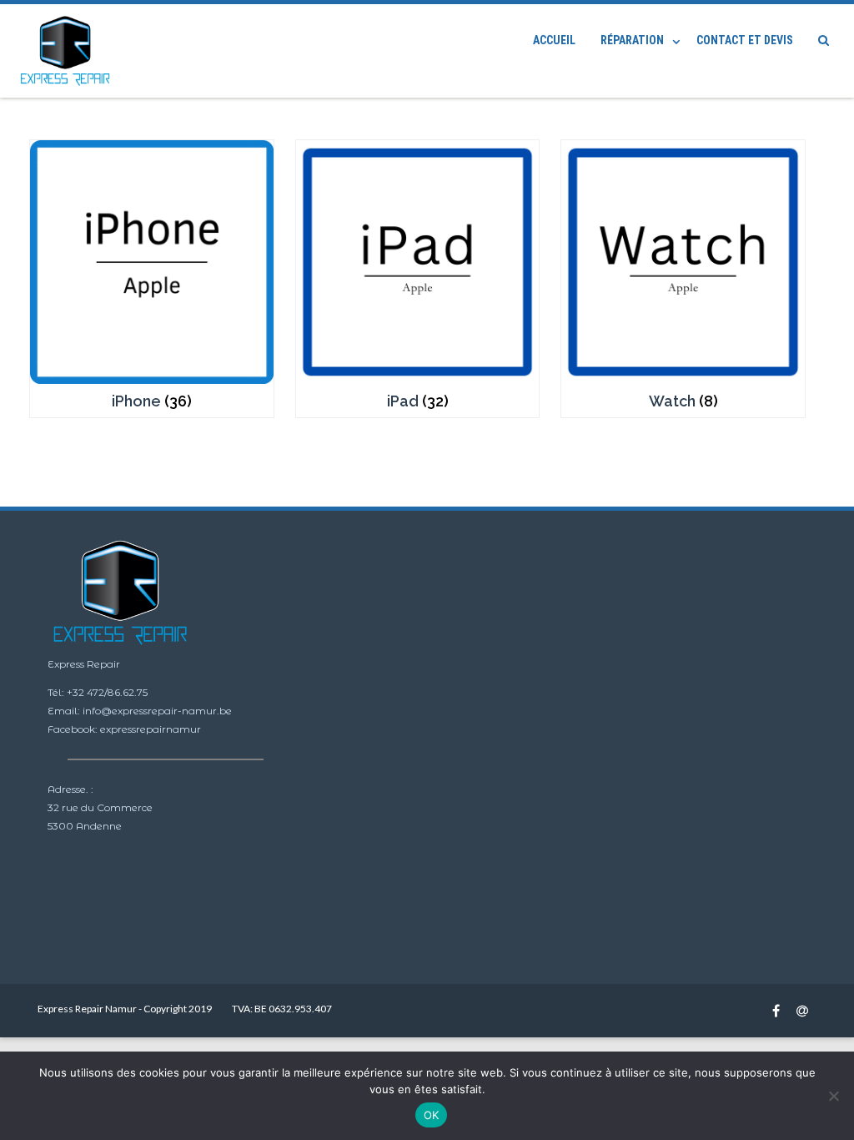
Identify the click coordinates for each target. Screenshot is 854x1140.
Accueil (554, 40)
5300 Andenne (85, 826)
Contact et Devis (744, 40)
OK (432, 1115)
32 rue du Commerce (100, 807)
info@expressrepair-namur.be (157, 710)
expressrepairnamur (150, 729)
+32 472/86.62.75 (107, 692)
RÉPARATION (632, 40)
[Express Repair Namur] (69, 51)
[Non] (833, 1095)
